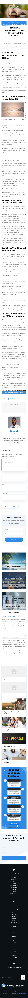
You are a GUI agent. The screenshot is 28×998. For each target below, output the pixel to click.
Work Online (14, 926)
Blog (14, 944)
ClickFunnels (14, 887)
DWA (14, 881)
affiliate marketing (18, 322)
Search (14, 946)
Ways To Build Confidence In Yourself (14, 707)
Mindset (14, 914)
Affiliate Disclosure (14, 953)
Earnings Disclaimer (14, 951)
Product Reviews (14, 916)
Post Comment (10, 506)
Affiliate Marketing (14, 22)
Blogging (6, 24)
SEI (14, 674)
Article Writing (14, 911)
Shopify (14, 883)
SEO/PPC (14, 920)
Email (3, 484)
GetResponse (14, 895)
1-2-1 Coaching (14, 957)
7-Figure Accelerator (14, 885)
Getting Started (14, 724)
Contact (14, 942)
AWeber (14, 889)
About (14, 940)
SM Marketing (14, 922)
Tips (14, 924)
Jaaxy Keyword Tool (14, 740)
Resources (14, 918)
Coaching (14, 756)
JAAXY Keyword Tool (14, 893)
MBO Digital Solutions (20, 993)
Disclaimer (14, 955)
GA (14, 690)
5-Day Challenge (14, 879)
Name (3, 474)
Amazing (14, 891)
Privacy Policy (14, 950)
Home (14, 948)
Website (4, 493)
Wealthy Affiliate (18, 24)
